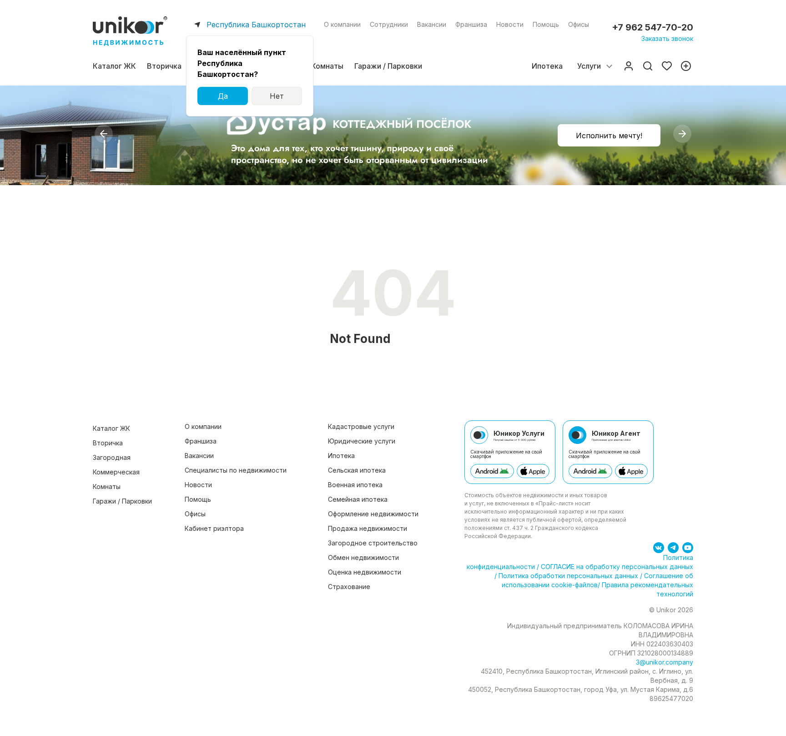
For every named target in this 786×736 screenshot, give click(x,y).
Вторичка (164, 66)
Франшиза (471, 24)
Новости (510, 24)
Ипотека (547, 66)
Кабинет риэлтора (214, 528)
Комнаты (327, 66)
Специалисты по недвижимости (236, 470)
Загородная (112, 457)
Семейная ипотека (358, 499)
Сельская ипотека (357, 470)
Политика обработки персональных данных (568, 576)
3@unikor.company (664, 662)
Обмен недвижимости (363, 557)
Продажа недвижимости (367, 528)
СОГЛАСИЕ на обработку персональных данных (616, 566)
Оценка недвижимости (364, 572)
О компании (342, 24)
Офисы (578, 24)
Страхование (349, 586)
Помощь (546, 24)
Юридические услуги (361, 441)
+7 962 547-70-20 (652, 27)
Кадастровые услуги (361, 426)
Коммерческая (116, 472)
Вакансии (431, 24)
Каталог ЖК (114, 66)
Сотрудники (389, 24)
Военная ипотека (355, 485)
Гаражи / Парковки (388, 66)
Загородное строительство (373, 543)
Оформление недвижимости (373, 514)
